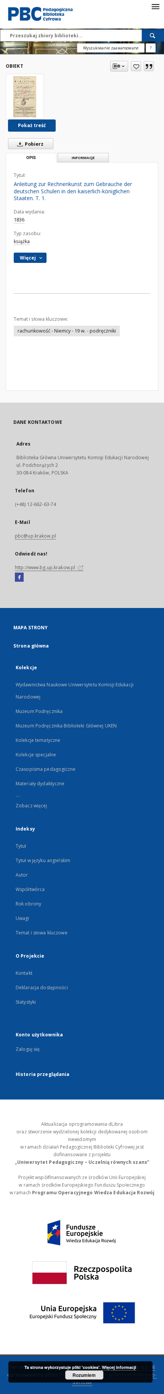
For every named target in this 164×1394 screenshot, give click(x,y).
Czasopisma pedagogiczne (46, 769)
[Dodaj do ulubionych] (136, 66)
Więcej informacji (119, 1367)
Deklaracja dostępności (42, 987)
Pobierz (33, 144)
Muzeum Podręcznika (39, 711)
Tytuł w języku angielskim (43, 860)
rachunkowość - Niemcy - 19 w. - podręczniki (67, 331)
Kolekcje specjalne (36, 754)
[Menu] (155, 6)
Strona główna (31, 646)
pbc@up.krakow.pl (35, 536)
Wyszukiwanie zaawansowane (110, 48)
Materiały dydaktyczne (40, 783)
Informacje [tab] (83, 157)
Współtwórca (30, 889)
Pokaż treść (32, 125)
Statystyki (26, 1002)
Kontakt (24, 973)
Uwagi (22, 918)
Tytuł (21, 846)
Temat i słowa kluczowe (42, 932)
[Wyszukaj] (153, 35)
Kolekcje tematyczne (38, 740)
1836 (19, 219)
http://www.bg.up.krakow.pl (45, 567)
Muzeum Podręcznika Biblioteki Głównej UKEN (66, 725)
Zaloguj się (28, 1049)
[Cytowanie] (149, 66)
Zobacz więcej (31, 805)
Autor (22, 875)
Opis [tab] (31, 157)
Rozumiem (84, 1375)
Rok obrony (28, 904)
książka (22, 241)
